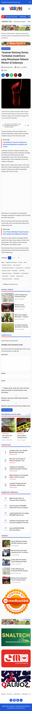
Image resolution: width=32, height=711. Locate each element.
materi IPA (21, 270)
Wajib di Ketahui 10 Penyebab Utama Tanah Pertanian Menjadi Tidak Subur (18, 477)
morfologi (9, 221)
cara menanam (17, 265)
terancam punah (20, 136)
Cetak (5, 70)
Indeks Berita (17, 694)
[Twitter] (21, 700)
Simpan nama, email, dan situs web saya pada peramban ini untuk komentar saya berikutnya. (15, 390)
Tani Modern (12, 479)
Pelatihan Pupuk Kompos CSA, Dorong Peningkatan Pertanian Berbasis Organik (19, 522)
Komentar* (4, 354)
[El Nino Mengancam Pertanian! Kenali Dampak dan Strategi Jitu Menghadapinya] (7, 297)
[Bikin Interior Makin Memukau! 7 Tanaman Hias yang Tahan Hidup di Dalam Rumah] (7, 317)
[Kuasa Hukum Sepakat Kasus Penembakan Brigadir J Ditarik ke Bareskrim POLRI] (24, 425)
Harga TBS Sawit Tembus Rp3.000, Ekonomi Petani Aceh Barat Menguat (19, 543)
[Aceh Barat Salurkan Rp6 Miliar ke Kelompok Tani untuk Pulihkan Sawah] (7, 327)
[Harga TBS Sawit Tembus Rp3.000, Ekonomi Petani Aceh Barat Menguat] (6, 543)
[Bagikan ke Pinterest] (15, 75)
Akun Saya (9, 694)
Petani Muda (5, 276)
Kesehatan (15, 270)
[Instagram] (14, 700)
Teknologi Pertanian (7, 279)
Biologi (20, 262)
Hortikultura (22, 16)
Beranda (3, 694)
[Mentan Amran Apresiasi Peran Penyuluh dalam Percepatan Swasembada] (7, 307)
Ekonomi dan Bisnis (12, 16)
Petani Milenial (25, 273)
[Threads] (17, 700)
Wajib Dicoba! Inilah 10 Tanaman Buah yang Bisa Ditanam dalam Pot (17, 500)
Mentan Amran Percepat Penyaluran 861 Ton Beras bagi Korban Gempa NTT (19, 552)
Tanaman (12, 276)
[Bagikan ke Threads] (20, 75)
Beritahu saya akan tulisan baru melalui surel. (15, 406)
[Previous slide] (27, 415)
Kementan (27, 268)
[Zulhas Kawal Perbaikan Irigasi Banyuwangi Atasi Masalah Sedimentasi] (6, 562)
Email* (3, 381)
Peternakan (12, 462)
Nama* (3, 373)
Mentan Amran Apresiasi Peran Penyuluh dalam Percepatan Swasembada (19, 580)
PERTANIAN (16, 273)
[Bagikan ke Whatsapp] (11, 75)
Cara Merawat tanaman (8, 268)
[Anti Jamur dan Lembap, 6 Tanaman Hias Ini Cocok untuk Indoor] (8, 425)
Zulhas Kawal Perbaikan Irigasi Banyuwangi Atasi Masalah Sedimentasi (19, 561)
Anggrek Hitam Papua (11, 262)
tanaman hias (19, 276)
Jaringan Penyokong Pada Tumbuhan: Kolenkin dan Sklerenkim (17, 485)
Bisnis (25, 262)
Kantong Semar (19, 268)
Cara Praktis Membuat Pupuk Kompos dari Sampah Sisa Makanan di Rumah (16, 233)
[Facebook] (11, 700)
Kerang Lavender (6, 270)
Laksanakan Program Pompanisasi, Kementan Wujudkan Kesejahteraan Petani (15, 144)
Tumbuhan (16, 279)
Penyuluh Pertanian (7, 273)
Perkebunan (20, 433)
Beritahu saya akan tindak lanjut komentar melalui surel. (14, 399)
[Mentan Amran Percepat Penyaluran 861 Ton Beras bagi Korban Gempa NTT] (6, 552)
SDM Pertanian (6, 48)
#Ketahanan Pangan (19, 21)
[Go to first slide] (30, 415)
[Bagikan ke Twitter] (7, 75)
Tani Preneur (5, 433)
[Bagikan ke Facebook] (3, 75)
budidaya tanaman (6, 265)
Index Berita (25, 694)
